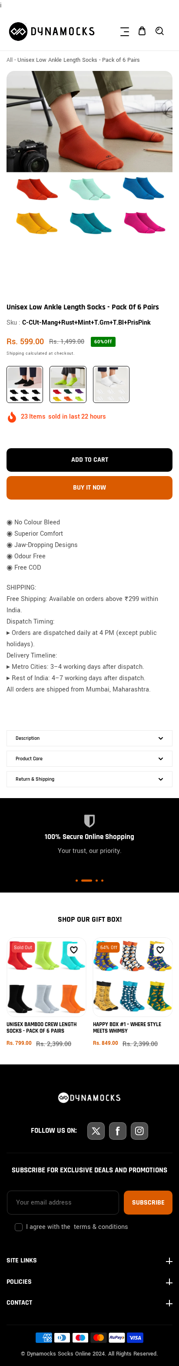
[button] (124, 31)
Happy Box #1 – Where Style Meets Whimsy (127, 1027)
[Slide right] (164, 265)
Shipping (15, 353)
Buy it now (89, 487)
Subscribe (148, 1202)
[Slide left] (14, 265)
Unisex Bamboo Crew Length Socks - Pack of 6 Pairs (41, 1027)
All (10, 60)
